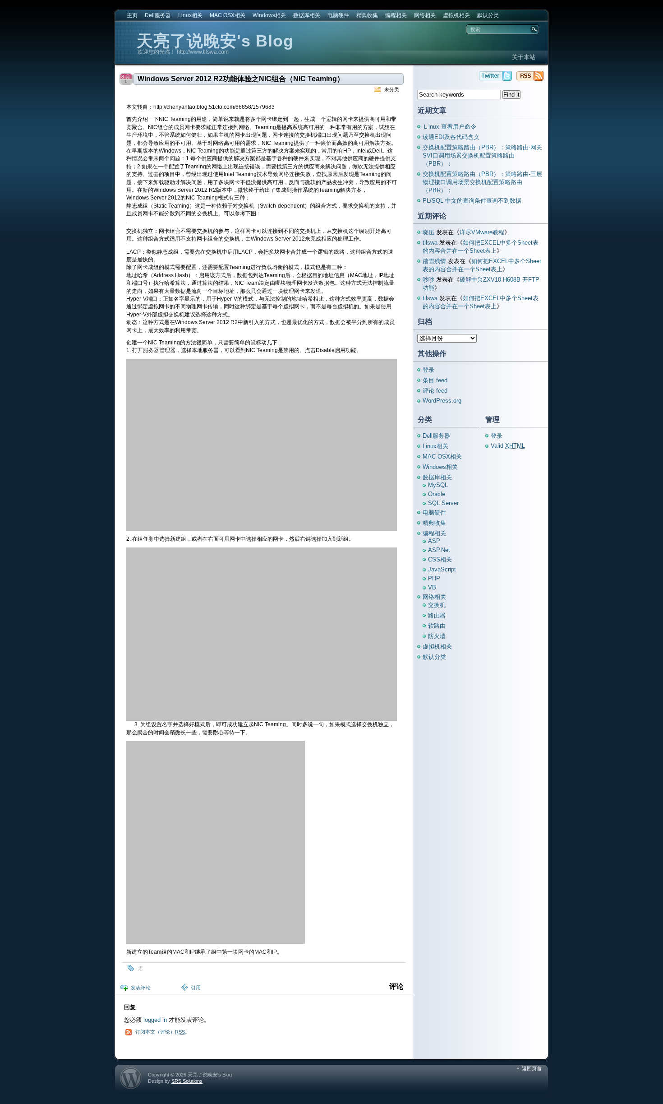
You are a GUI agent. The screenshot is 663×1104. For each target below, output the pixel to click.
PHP (434, 578)
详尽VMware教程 (482, 232)
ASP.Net (439, 550)
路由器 (437, 615)
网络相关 (425, 15)
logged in (155, 1019)
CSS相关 (440, 559)
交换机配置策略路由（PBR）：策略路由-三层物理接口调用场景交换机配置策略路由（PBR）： (482, 182)
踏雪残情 (434, 261)
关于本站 (523, 57)
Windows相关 (269, 15)
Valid (508, 445)
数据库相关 (306, 15)
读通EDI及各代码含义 (451, 137)
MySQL (438, 485)
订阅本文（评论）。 (162, 1031)
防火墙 (437, 636)
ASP (434, 541)
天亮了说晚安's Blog (215, 41)
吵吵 (428, 279)
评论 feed (435, 390)
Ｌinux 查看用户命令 (449, 126)
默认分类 (488, 15)
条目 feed (435, 380)
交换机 (437, 605)
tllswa (430, 242)
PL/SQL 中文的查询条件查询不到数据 (472, 200)
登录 (428, 369)
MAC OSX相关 (227, 15)
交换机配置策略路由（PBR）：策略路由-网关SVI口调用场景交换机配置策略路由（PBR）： (482, 155)
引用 (196, 987)
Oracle (436, 494)
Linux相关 (190, 15)
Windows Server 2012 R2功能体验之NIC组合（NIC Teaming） (241, 79)
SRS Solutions (187, 1081)
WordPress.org (442, 400)
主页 (132, 15)
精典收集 (367, 15)
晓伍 (428, 232)
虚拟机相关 (456, 15)
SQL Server (443, 503)
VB (432, 587)
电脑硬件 (338, 15)
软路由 (437, 625)
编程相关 (396, 15)
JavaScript (442, 569)
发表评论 (141, 987)
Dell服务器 (158, 15)
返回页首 (532, 1068)
